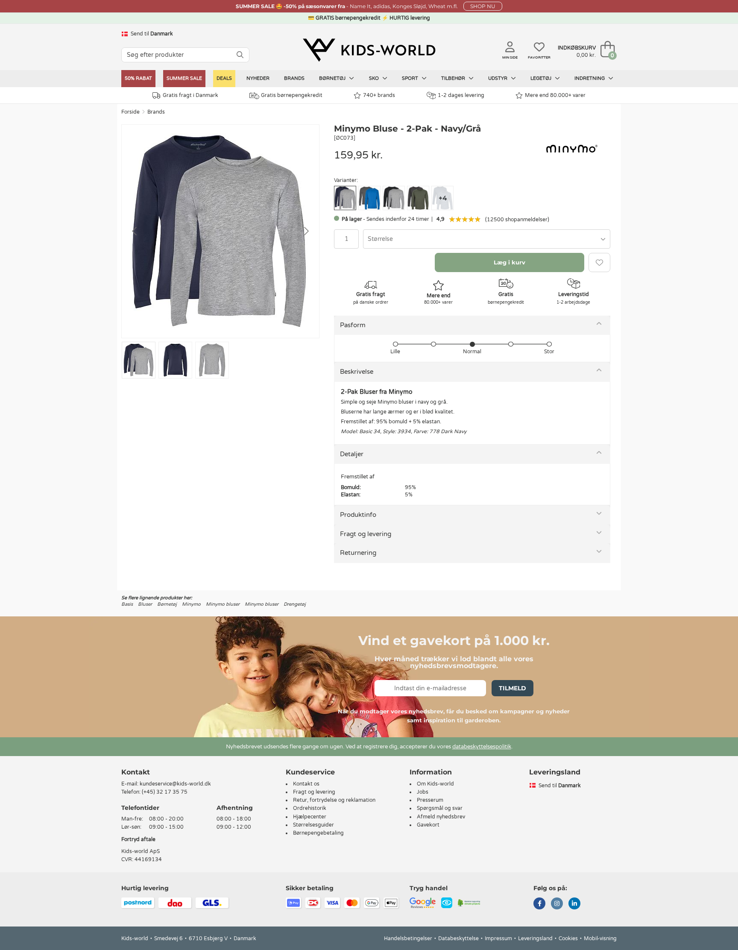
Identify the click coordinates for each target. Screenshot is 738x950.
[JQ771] (418, 198)
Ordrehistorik (309, 808)
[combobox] (486, 239)
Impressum (498, 938)
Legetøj (541, 78)
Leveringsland (535, 938)
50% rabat (138, 78)
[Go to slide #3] (212, 360)
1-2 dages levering (461, 95)
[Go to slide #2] (175, 360)
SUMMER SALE (184, 78)
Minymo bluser (223, 604)
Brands (294, 78)
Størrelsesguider (313, 825)
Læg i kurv (509, 262)
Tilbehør (453, 78)
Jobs (422, 792)
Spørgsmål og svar (440, 808)
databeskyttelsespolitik (481, 746)
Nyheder (257, 78)
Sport (410, 78)
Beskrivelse (356, 371)
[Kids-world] (369, 50)
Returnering (358, 553)
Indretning (590, 78)
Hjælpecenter (309, 817)
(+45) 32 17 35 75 (164, 792)
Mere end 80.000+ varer (555, 95)
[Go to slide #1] (138, 360)
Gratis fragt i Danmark (190, 95)
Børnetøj (333, 78)
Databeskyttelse (458, 938)
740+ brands (379, 95)
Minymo (191, 604)
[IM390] (393, 198)
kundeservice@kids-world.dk (175, 784)
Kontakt (135, 772)
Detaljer (351, 454)
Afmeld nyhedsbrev (441, 817)
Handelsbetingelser (408, 938)
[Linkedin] (574, 904)
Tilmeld (512, 688)
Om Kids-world (435, 784)
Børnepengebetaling (318, 833)
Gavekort (428, 825)
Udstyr (498, 78)
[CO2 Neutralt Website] (469, 903)
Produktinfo (358, 515)
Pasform (353, 325)
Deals (224, 78)
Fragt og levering (365, 534)
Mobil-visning (600, 938)
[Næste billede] (306, 231)
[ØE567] (369, 198)
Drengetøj (295, 604)
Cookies (568, 938)
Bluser (145, 604)
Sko (374, 78)
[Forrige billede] (135, 231)
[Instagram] (557, 904)
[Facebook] (539, 904)
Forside (130, 112)
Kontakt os (306, 784)
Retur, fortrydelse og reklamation (334, 800)
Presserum (430, 800)
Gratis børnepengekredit (291, 95)
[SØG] (240, 55)
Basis (127, 604)
